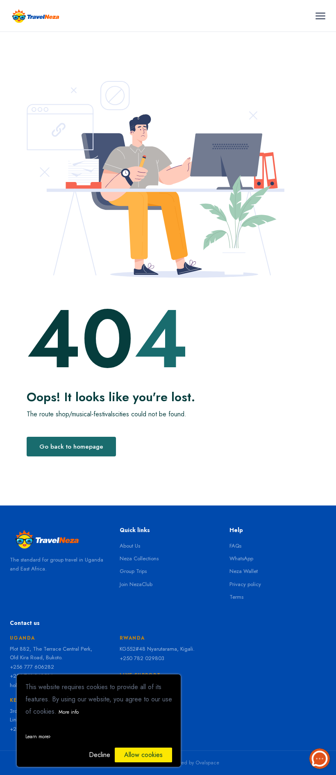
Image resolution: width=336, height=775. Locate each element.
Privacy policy (245, 584)
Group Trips (133, 571)
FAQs (235, 546)
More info (69, 712)
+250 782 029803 (142, 658)
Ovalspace (207, 762)
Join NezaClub (136, 584)
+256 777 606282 (32, 667)
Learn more (37, 736)
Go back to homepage (71, 446)
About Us (130, 546)
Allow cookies (143, 754)
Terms (236, 597)
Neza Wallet (243, 571)
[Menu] (320, 16)
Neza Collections (139, 558)
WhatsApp (241, 558)
